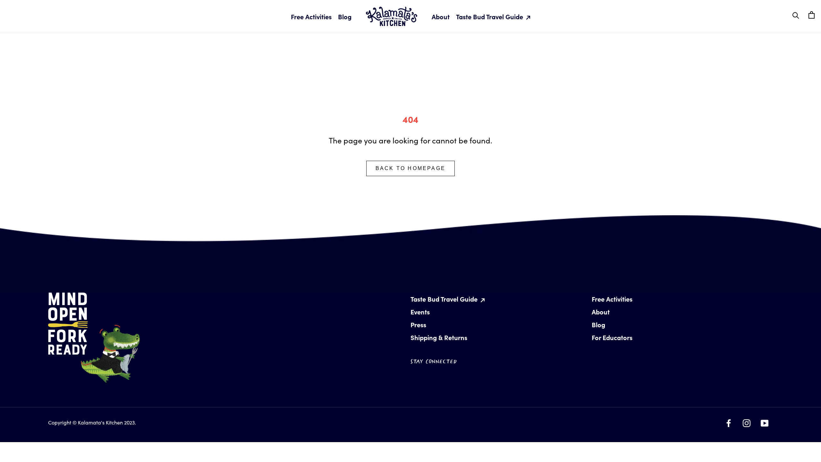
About (441, 16)
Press (418, 324)
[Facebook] (728, 421)
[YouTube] (764, 421)
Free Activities (311, 16)
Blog (344, 16)
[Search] (795, 15)
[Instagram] (746, 421)
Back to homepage (410, 168)
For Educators (612, 337)
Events (420, 311)
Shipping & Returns (438, 337)
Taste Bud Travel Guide (490, 16)
